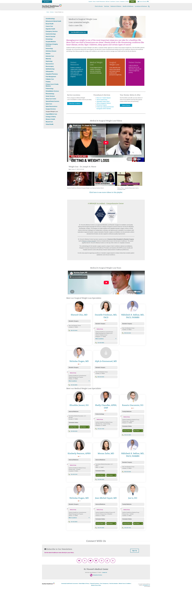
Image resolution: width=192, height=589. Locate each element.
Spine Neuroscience (51, 106)
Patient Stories (126, 105)
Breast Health (49, 23)
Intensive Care (50, 56)
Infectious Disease (51, 51)
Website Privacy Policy (96, 585)
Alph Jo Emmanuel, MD (106, 361)
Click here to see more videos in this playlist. (106, 192)
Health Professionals (100, 1)
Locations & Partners (141, 6)
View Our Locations (74, 103)
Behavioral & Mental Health (53, 21)
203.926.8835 (101, 342)
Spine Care (49, 104)
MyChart (107, 1)
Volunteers (122, 1)
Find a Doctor (99, 6)
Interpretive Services (97, 575)
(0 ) (147, 1)
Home (47, 12)
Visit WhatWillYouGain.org (78, 32)
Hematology (49, 39)
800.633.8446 (74, 330)
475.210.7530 (101, 428)
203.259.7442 (127, 527)
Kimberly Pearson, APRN (79, 454)
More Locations (100, 338)
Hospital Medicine (51, 41)
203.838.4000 (74, 431)
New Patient (83, 427)
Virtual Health (49, 124)
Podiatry (48, 81)
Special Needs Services (52, 101)
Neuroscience (50, 63)
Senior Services (50, 96)
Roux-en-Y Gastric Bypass (104, 97)
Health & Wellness (128, 6)
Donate (132, 1)
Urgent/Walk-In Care (51, 114)
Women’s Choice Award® (89, 241)
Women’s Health (50, 119)
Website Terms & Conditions (125, 583)
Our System (47, 1)
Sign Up (134, 550)
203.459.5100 (74, 474)
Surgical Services (51, 109)
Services (106, 6)
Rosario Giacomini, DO (132, 405)
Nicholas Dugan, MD (79, 361)
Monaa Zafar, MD (106, 454)
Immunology (49, 48)
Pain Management (51, 76)
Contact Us (104, 572)
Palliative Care (50, 79)
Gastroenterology (51, 34)
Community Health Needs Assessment (69, 583)
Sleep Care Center (51, 98)
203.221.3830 (127, 434)
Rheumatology (50, 93)
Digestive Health (50, 28)
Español (90, 1)
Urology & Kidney (51, 116)
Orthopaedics (49, 71)
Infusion (48, 53)
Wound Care (49, 121)
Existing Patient (73, 427)
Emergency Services (52, 31)
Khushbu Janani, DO (79, 405)
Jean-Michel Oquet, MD (106, 498)
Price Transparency (104, 583)
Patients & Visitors (116, 6)
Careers (117, 1)
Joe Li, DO (132, 498)
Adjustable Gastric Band (103, 101)
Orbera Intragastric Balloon (104, 103)
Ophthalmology (50, 69)
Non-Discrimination (114, 583)
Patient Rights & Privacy (84, 583)
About (94, 1)
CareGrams (112, 1)
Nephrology (49, 61)
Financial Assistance (94, 583)
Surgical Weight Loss (52, 111)
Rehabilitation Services (52, 91)
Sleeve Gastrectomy (102, 99)
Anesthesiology (50, 18)
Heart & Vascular (50, 36)
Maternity (48, 58)
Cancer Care (49, 26)
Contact (127, 1)
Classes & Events (142, 1)
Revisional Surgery (102, 105)
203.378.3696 (101, 527)
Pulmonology (49, 88)
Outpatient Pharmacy (52, 74)
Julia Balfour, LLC (146, 585)
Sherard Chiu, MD (79, 315)
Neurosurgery (50, 66)
